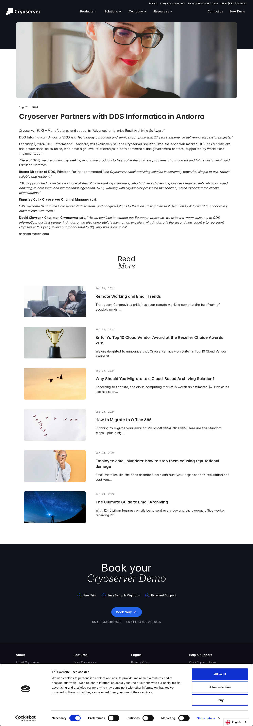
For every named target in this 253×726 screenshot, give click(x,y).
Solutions (111, 11)
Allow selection (220, 687)
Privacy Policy (140, 662)
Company (136, 11)
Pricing (153, 3)
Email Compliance (85, 662)
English (236, 722)
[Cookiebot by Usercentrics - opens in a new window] (25, 718)
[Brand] (23, 11)
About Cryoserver (27, 662)
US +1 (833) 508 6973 (234, 3)
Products (86, 11)
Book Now (124, 612)
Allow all (220, 674)
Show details (206, 718)
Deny (220, 700)
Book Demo (237, 11)
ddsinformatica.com (34, 234)
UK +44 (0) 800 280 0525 (203, 3)
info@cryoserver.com (172, 3)
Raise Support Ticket (203, 662)
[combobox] (236, 722)
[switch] (113, 718)
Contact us (215, 11)
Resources (161, 11)
